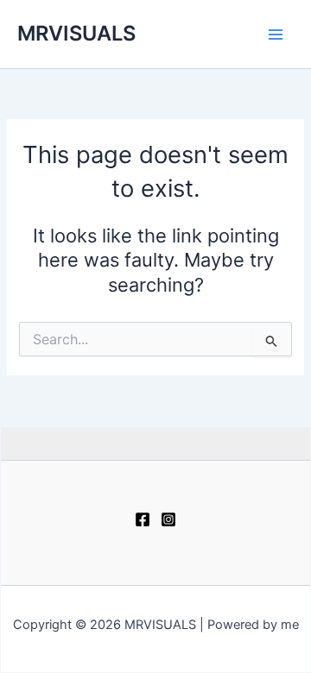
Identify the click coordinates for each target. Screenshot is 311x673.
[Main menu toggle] (275, 34)
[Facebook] (142, 519)
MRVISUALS (76, 33)
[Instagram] (168, 519)
